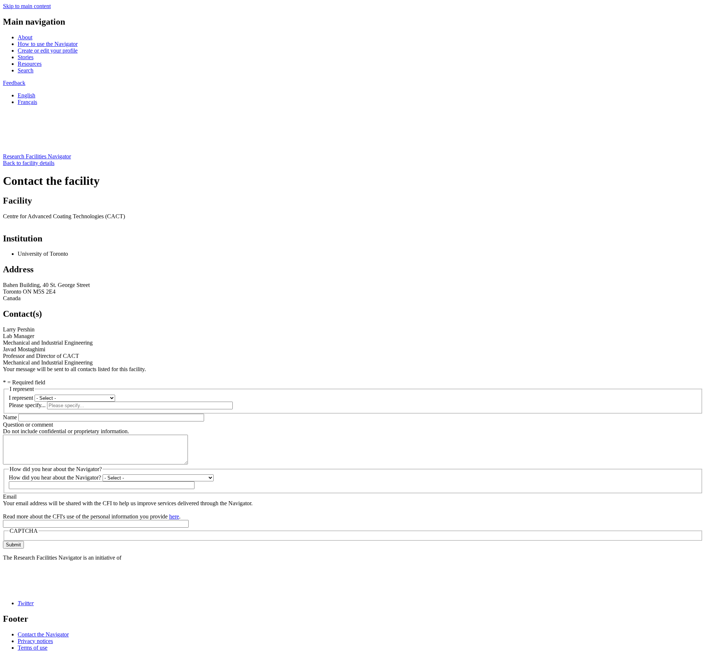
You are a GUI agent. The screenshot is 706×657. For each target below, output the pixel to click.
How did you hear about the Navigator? (55, 477)
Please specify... (27, 405)
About (25, 37)
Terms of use (32, 648)
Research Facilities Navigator (37, 156)
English (26, 95)
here (174, 516)
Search (25, 70)
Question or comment (28, 424)
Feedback (14, 83)
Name (10, 417)
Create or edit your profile (48, 50)
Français (27, 102)
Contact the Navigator (43, 634)
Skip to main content (27, 6)
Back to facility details (28, 163)
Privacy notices (35, 641)
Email (10, 496)
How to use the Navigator (48, 44)
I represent (21, 398)
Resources (30, 64)
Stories (25, 57)
